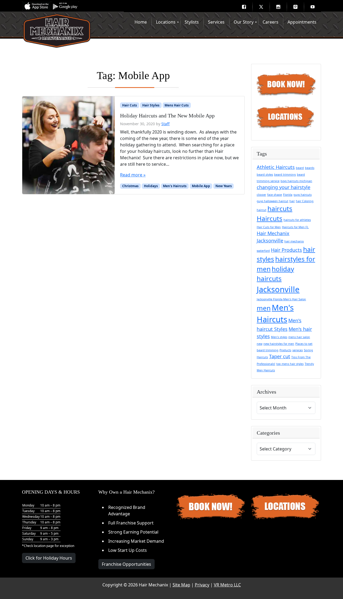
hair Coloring (305, 201)
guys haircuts (302, 195)
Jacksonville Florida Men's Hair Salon (281, 299)
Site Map (181, 585)
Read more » (133, 175)
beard (300, 168)
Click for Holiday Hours (48, 558)
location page (44, 545)
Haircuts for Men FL (295, 227)
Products (285, 350)
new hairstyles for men (278, 344)
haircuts (279, 208)
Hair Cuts (129, 105)
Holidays (151, 186)
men (264, 308)
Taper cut (279, 356)
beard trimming (285, 174)
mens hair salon (299, 337)
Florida (287, 195)
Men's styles (279, 337)
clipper (261, 195)
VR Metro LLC (227, 585)
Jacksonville (278, 289)
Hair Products (286, 250)
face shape (274, 195)
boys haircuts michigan (296, 181)
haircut (261, 210)
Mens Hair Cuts (177, 105)
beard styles (265, 174)
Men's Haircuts (175, 186)
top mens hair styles (290, 364)
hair (292, 201)
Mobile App (201, 186)
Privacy (202, 585)
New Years (223, 186)
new (259, 344)
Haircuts (269, 218)
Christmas (130, 186)
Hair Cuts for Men (269, 227)
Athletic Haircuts (276, 167)
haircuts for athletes (297, 220)
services (297, 350)
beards (309, 168)
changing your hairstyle (283, 187)
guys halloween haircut (272, 201)
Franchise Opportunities (126, 564)
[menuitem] (243, 6)
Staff (165, 123)
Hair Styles (150, 105)
